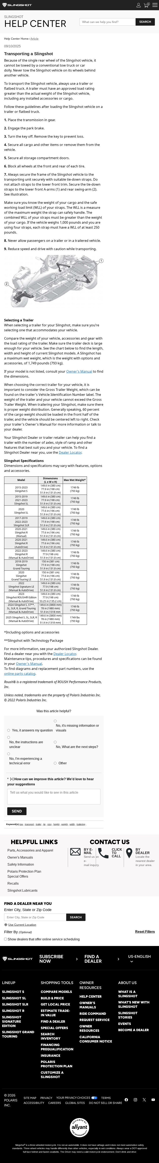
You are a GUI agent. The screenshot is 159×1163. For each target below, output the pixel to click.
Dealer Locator (70, 452)
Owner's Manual (29, 663)
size (49, 824)
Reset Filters (145, 931)
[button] (83, 857)
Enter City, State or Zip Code (28, 910)
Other (63, 763)
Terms (106, 1098)
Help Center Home (16, 38)
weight (64, 824)
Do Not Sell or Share (105, 1103)
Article (34, 38)
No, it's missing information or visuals (77, 728)
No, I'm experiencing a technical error (25, 761)
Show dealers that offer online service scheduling (43, 939)
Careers (54, 1103)
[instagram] (135, 1100)
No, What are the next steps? (77, 747)
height (56, 824)
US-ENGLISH (139, 956)
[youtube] (153, 1100)
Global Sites (75, 1103)
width (72, 824)
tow (21, 824)
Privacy (46, 1098)
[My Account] (139, 5)
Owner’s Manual (79, 371)
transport (29, 824)
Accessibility (34, 1103)
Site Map (30, 1098)
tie (44, 824)
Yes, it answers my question (32, 730)
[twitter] (144, 1100)
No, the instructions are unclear (26, 744)
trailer (38, 824)
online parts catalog (19, 673)
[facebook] (126, 1100)
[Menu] (155, 5)
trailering (81, 824)
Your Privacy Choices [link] (73, 1098)
